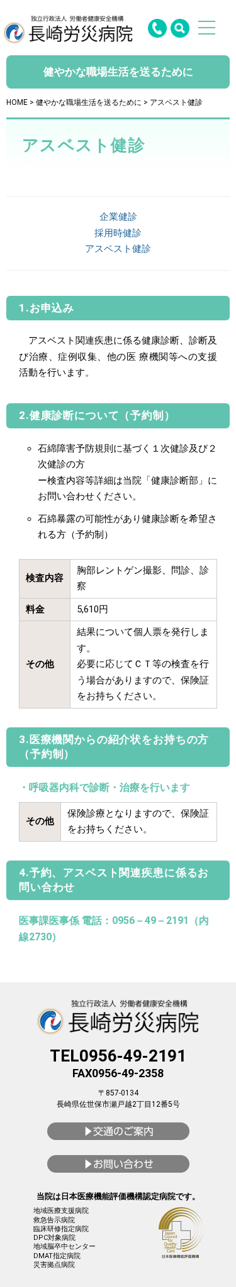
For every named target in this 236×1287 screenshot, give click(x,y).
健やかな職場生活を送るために (89, 102)
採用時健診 (118, 233)
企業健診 (118, 216)
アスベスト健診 (118, 248)
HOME (17, 102)
